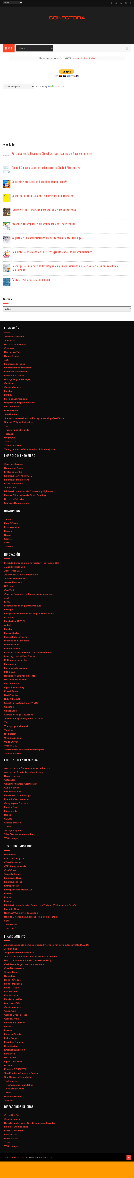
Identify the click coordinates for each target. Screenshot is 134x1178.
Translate (59, 86)
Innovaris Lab (11, 644)
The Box (9, 546)
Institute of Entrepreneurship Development (28, 652)
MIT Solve (9, 671)
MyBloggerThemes (46, 1157)
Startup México (12, 822)
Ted (6, 426)
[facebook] (111, 3)
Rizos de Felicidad (14, 499)
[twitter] (116, 3)
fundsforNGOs (12, 1003)
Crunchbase (10, 972)
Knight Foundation (14, 1049)
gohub (7, 625)
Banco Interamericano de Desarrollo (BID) (27, 960)
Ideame (8, 1030)
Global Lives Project (15, 1014)
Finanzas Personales (15, 371)
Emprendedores (13, 881)
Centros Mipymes (13, 464)
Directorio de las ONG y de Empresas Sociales (29, 1123)
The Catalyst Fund (14, 1088)
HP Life (8, 395)
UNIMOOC (10, 437)
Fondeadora (11, 995)
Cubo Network (12, 787)
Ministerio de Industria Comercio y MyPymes (28, 491)
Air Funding (10, 948)
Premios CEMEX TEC (15, 1069)
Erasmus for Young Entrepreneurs (22, 605)
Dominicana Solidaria (16, 1126)
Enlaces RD (10, 991)
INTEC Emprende (13, 483)
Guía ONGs (10, 1134)
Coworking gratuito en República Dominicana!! (39, 182)
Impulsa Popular (13, 1034)
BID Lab (8, 586)
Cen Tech (9, 590)
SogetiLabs (10, 710)
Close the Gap (12, 1115)
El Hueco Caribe (13, 471)
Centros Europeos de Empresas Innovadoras (28, 594)
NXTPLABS (10, 1057)
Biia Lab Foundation (15, 344)
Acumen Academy (14, 336)
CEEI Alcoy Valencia (15, 866)
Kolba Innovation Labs (16, 660)
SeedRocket (10, 414)
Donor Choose (12, 979)
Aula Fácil (9, 340)
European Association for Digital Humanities (29, 613)
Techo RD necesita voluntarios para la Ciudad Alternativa (46, 168)
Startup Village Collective (18, 422)
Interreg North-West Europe (19, 656)
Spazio (8, 538)
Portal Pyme (11, 410)
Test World (10, 924)
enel (6, 598)
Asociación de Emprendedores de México (27, 768)
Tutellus (8, 433)
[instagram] (126, 3)
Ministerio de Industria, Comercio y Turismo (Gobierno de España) (40, 905)
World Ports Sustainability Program (24, 749)
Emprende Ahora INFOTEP (18, 475)
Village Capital (12, 830)
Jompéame (10, 487)
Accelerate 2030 (13, 570)
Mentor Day (10, 807)
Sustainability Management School (23, 718)
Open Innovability (14, 687)
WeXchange (11, 838)
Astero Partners (13, 582)
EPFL (7, 601)
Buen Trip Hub (12, 776)
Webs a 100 (10, 441)
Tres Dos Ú (10, 928)
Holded (8, 391)
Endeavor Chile (12, 791)
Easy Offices (11, 523)
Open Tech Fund (13, 1061)
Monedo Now (11, 909)
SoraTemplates (18, 1157)
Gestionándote (12, 387)
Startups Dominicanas (16, 503)
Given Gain (10, 1010)
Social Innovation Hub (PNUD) (21, 703)
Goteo (7, 1026)
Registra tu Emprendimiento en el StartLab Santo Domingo (47, 238)
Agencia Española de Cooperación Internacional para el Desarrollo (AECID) (46, 944)
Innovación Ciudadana (16, 640)
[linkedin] (121, 3)
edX (6, 360)
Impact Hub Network (15, 637)
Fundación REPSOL (15, 621)
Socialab (9, 706)
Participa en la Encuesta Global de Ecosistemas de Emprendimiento (52, 153)
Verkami (8, 1100)
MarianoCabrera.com (15, 398)
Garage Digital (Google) (17, 379)
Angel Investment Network (19, 952)
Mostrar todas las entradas (84, 58)
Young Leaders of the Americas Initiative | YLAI (30, 449)
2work (7, 519)
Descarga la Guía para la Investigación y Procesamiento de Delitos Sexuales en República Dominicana (65, 268)
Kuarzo (8, 531)
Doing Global (11, 356)
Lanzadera (10, 664)
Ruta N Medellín (13, 699)
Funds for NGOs (13, 999)
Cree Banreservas (14, 968)
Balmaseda (10, 854)
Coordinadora (12, 1119)
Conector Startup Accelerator (20, 783)
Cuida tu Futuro (12, 874)
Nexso (7, 814)
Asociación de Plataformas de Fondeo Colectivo (31, 956)
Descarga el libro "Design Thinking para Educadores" (43, 196)
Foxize (7, 893)
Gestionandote (12, 1007)
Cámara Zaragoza (14, 858)
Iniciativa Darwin (13, 1042)
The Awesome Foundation (19, 1085)
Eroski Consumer (13, 1130)
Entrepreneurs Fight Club (18, 889)
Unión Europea (12, 737)
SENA (7, 920)
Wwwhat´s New (13, 445)
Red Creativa (11, 695)
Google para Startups (16, 803)
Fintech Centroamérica (17, 799)
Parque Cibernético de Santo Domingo (25, 495)
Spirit (7, 542)
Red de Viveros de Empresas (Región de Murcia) (31, 916)
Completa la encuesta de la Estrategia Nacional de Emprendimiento (52, 252)
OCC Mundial (11, 406)
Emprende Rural (13, 877)
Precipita (9, 1065)
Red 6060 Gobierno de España (21, 912)
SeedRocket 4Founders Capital (21, 1073)
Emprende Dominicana (16, 479)
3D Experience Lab (14, 566)
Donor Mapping (13, 983)
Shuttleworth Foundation (18, 1077)
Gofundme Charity (14, 1022)
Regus (7, 535)
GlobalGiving (11, 1018)
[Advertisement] (67, 32)
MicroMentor (11, 811)
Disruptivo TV (11, 352)
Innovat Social (12, 648)
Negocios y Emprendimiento (19, 402)
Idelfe (7, 897)
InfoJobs (9, 901)
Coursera (9, 348)
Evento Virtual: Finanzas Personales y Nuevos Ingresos (44, 210)
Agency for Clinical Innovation (21, 574)
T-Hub (7, 826)
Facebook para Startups (17, 795)
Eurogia (8, 609)
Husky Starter (11, 633)
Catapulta (9, 779)
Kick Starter (10, 1046)
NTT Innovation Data (15, 679)
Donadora (10, 976)
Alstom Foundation (14, 578)
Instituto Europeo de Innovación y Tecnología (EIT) (32, 562)
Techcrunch (10, 1081)
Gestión (8, 383)
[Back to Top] (128, 1157)
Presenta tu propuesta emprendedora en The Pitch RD (44, 224)
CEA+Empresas (12, 862)
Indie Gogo (10, 1038)
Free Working (12, 527)
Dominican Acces (13, 468)
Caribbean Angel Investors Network (24, 964)
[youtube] (130, 3)
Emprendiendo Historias (17, 367)
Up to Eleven (11, 741)
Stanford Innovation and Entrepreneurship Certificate (34, 418)
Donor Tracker (12, 987)
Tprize (7, 1092)
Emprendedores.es (14, 363)
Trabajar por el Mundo (16, 429)
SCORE (8, 818)
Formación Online (14, 375)
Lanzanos (9, 1053)
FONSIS (8, 617)
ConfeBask (10, 870)
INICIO (8, 48)
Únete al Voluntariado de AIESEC (31, 280)
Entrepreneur (11, 885)
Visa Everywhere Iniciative (18, 834)
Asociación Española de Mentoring (23, 772)
